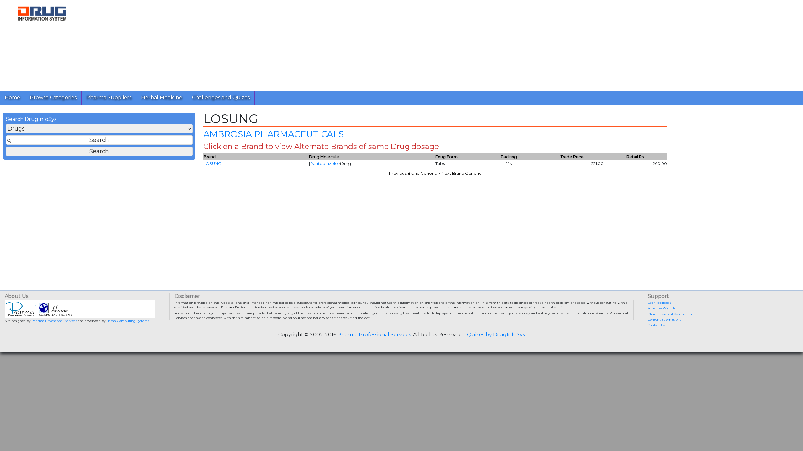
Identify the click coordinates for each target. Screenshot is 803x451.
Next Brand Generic (461, 173)
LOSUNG (212, 163)
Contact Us (656, 325)
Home (12, 98)
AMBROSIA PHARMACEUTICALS (273, 134)
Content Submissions (664, 320)
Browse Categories (53, 98)
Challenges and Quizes (221, 98)
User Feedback (659, 303)
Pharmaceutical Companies (670, 314)
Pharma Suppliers (108, 98)
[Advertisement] (272, 44)
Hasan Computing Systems (127, 321)
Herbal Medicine (161, 98)
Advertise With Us (661, 308)
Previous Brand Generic (413, 173)
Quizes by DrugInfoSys (496, 335)
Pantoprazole (324, 163)
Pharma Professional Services (54, 321)
